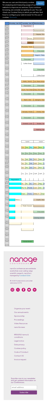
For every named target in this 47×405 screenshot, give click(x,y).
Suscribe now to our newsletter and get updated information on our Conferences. (23, 380)
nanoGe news (19, 327)
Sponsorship (19, 316)
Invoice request (20, 360)
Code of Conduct (21, 352)
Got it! (40, 3)
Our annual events (21, 312)
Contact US (19, 356)
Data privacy (19, 345)
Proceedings (19, 320)
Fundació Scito (24, 275)
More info (13, 17)
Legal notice (19, 341)
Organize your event (22, 309)
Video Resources (21, 323)
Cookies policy (20, 348)
